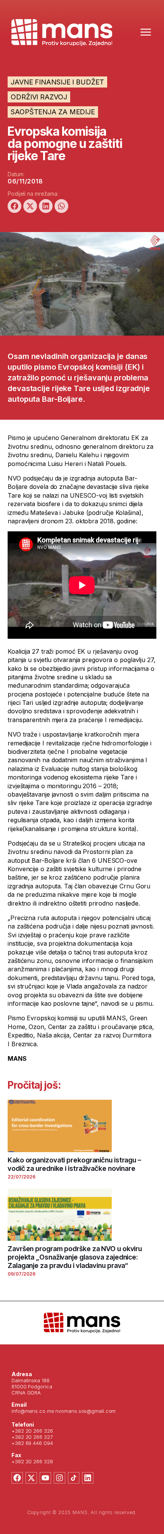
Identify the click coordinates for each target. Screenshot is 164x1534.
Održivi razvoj (39, 97)
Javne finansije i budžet (57, 82)
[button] (14, 206)
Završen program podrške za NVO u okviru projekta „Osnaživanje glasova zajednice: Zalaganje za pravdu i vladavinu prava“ (75, 1257)
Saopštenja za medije (53, 112)
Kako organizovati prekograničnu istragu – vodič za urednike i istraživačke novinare (74, 1164)
